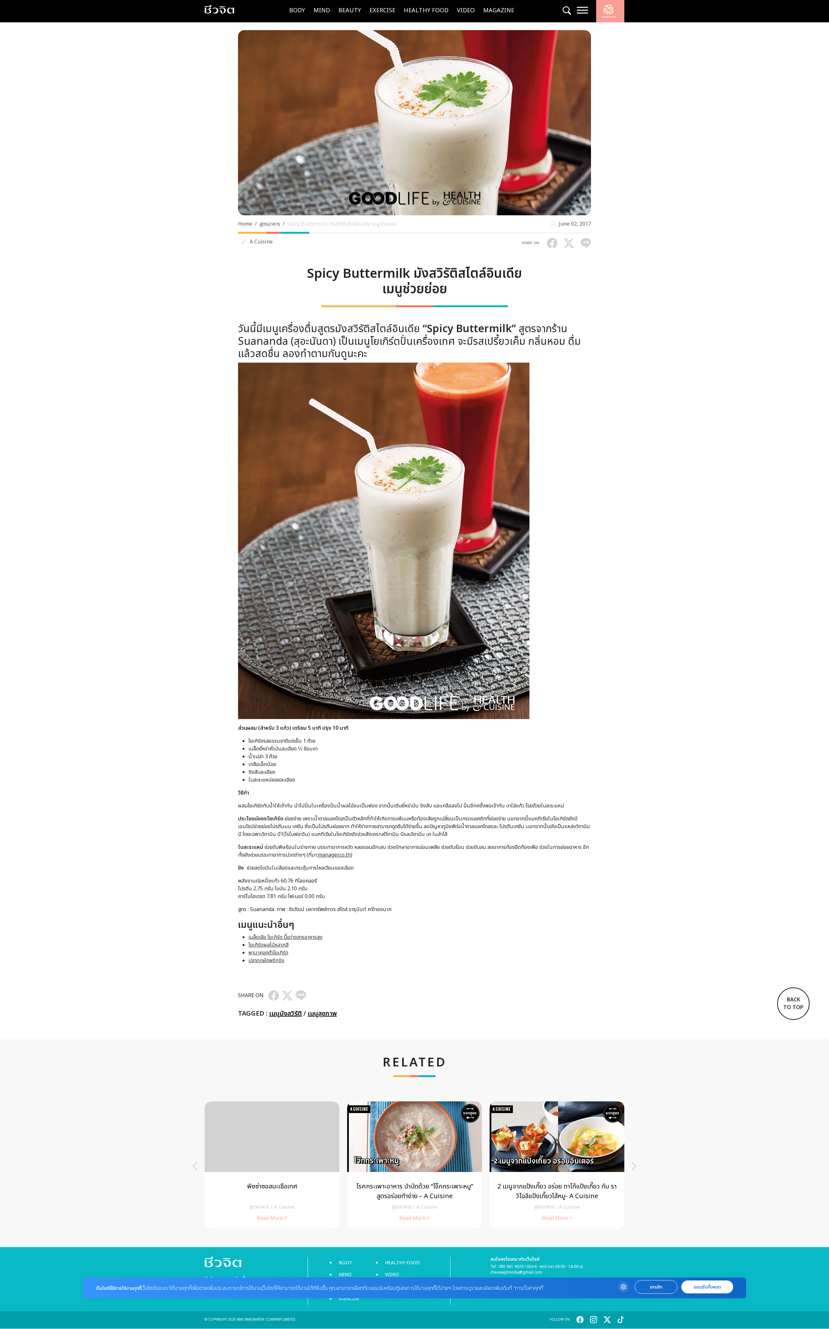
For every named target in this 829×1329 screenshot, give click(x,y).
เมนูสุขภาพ (322, 1014)
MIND (321, 10)
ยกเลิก (656, 1287)
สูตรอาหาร (269, 224)
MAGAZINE (498, 10)
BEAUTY (349, 10)
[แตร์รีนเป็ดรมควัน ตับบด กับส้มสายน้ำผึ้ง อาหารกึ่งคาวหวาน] (557, 1165)
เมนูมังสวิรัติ (285, 1014)
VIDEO (466, 10)
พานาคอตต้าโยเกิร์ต (268, 953)
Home (245, 224)
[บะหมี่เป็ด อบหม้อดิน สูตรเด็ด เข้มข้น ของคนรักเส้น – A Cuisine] (272, 1165)
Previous (195, 1166)
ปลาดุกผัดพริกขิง (266, 960)
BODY (297, 10)
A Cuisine (261, 242)
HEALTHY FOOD (426, 10)
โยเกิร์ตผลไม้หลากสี (268, 945)
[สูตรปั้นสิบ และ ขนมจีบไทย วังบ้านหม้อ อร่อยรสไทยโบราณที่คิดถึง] (414, 1165)
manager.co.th (334, 855)
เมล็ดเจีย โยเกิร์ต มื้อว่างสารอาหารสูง (285, 937)
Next (634, 1166)
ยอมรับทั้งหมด (707, 1287)
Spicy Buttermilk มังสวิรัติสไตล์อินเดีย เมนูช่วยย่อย (342, 224)
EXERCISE (382, 10)
